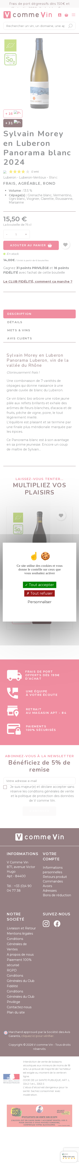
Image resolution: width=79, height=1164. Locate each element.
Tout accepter (41, 585)
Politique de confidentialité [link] (39, 609)
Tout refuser (41, 593)
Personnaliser (40, 602)
